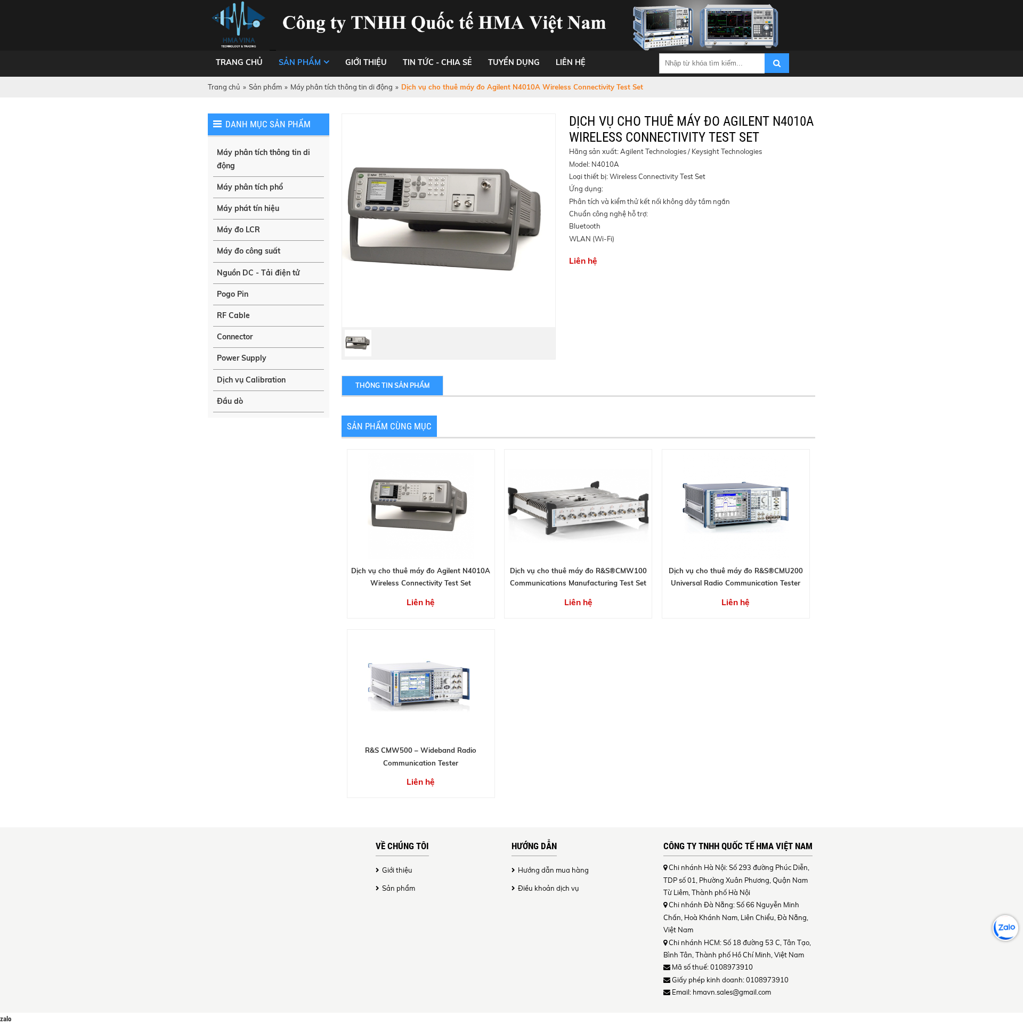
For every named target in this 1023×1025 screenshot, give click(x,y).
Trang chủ (239, 62)
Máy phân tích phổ (250, 187)
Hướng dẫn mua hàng (553, 870)
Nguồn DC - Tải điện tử (258, 273)
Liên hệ (571, 62)
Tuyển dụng (514, 62)
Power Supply (241, 358)
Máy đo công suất (248, 251)
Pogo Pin (232, 294)
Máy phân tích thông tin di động (341, 87)
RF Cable (233, 315)
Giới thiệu (366, 62)
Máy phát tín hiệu (248, 208)
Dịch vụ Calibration (251, 380)
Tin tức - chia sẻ (437, 62)
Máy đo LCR (238, 229)
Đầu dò (230, 401)
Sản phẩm (300, 62)
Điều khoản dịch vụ (548, 888)
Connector (235, 336)
